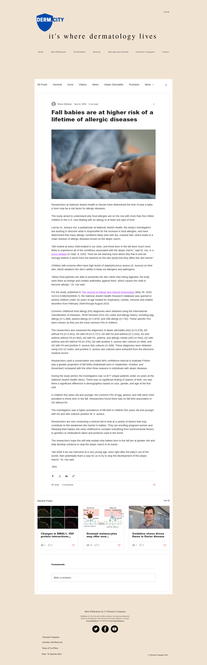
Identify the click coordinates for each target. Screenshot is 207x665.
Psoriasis (134, 84)
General (57, 84)
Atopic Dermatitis (113, 84)
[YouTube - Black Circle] (114, 629)
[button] (166, 85)
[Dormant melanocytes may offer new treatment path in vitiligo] (103, 517)
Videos (83, 84)
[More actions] (154, 104)
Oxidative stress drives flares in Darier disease (148, 535)
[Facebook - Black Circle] (105, 629)
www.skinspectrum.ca (116, 620)
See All (167, 500)
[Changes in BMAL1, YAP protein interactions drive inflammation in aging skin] (57, 517)
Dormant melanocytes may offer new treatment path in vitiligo (102, 535)
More (148, 84)
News (95, 84)
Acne (70, 84)
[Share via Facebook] (52, 476)
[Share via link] (73, 476)
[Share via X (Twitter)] (59, 476)
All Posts (42, 84)
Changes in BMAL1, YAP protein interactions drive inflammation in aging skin (57, 535)
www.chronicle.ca (92, 620)
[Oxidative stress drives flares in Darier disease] (149, 517)
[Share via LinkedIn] (66, 476)
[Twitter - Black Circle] (95, 629)
